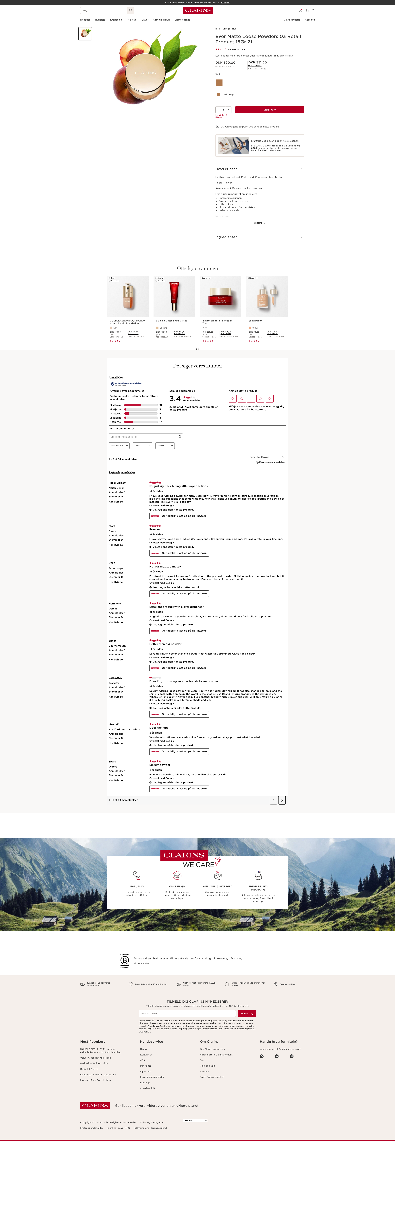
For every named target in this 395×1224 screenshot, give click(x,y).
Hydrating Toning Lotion (94, 1063)
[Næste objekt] (291, 311)
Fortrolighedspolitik (91, 1128)
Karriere (204, 1071)
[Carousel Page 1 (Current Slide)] (196, 349)
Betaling (145, 1082)
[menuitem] (300, 10)
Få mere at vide (141, 963)
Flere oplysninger (283, 56)
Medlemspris (255, 66)
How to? (257, 188)
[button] (85, 33)
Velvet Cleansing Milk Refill (95, 1058)
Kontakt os (146, 1054)
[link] (255, 66)
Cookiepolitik (147, 1088)
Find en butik (207, 1066)
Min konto (145, 1066)
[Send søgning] (130, 10)
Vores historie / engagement (216, 1054)
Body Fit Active (89, 1069)
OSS (142, 1060)
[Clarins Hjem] (198, 10)
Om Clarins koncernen (212, 1049)
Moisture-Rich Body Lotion (95, 1080)
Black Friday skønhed (212, 1077)
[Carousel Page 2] (198, 349)
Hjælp (143, 1049)
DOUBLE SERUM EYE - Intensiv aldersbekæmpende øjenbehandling (100, 1050)
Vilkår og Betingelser (152, 1122)
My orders (146, 1071)
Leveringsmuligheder (152, 1077)
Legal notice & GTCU (118, 1128)
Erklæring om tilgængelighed (150, 1128)
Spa (202, 1060)
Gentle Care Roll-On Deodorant (98, 1074)
